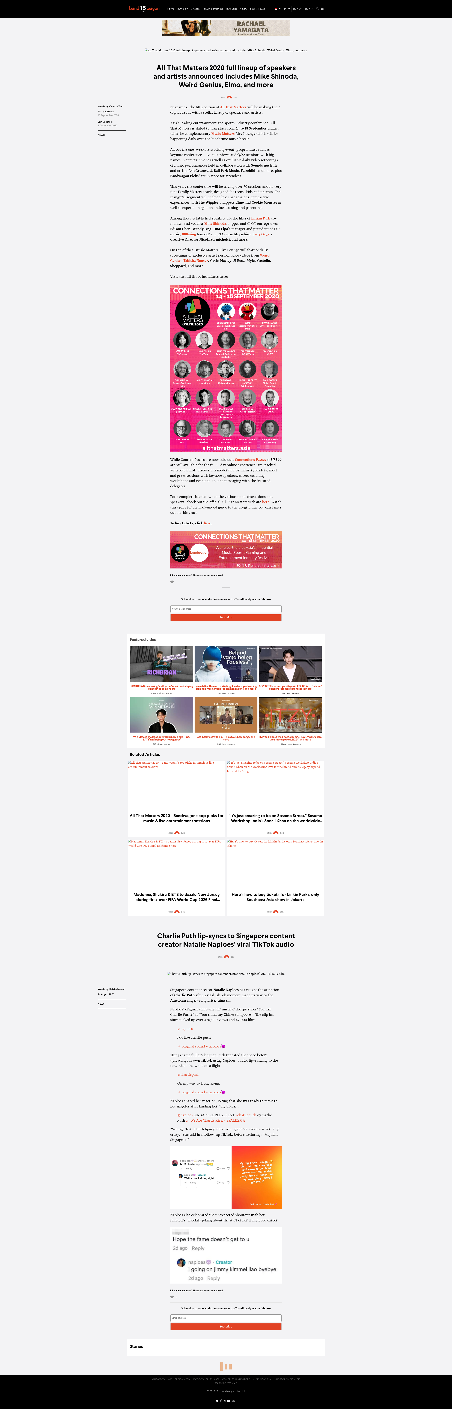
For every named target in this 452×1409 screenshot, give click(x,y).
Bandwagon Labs (161, 1379)
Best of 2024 (257, 9)
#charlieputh (245, 1115)
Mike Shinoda (215, 224)
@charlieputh (188, 1075)
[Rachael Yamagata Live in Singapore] (226, 35)
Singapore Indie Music (287, 1379)
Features (231, 9)
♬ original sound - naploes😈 (201, 1046)
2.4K (183, 912)
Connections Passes (250, 460)
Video (243, 9)
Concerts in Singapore (236, 1379)
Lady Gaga (260, 234)
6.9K (282, 833)
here (207, 523)
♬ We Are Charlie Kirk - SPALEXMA (215, 1120)
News (170, 9)
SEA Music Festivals (226, 1383)
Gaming (196, 9)
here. (266, 502)
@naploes (185, 1029)
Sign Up (297, 9)
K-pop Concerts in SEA (206, 1379)
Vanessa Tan (116, 106)
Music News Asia (262, 1379)
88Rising (189, 234)
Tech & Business (213, 9)
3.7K (235, 97)
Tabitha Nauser (195, 261)
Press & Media (183, 1379)
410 (232, 957)
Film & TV (182, 9)
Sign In (309, 9)
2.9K (282, 912)
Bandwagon (144, 9)
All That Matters (233, 107)
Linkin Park (261, 218)
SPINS (223, 97)
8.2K (183, 833)
